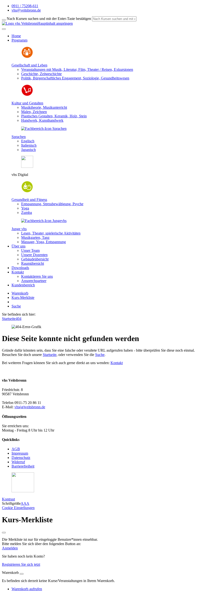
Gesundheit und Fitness (29, 200)
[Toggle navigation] (4, 29)
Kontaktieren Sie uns (37, 276)
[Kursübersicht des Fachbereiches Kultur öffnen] (27, 95)
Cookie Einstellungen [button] (18, 508)
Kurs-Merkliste (23, 297)
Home (16, 36)
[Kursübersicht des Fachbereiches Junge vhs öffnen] (44, 221)
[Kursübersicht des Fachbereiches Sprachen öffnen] (44, 128)
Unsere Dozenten (34, 255)
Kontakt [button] (18, 272)
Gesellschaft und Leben (29, 65)
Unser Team (30, 250)
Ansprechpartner (33, 281)
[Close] (22, 574)
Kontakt (117, 363)
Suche (16, 306)
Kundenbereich (23, 285)
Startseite (9, 319)
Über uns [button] (18, 246)
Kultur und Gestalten (27, 103)
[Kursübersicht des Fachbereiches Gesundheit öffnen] (27, 191)
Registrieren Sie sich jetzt (21, 564)
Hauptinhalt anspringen (55, 23)
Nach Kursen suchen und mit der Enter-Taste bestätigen (49, 19)
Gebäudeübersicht (35, 259)
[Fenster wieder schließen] (4, 532)
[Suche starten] (4, 20)
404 (18, 319)
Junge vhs (19, 229)
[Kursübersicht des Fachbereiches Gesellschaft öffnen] (27, 57)
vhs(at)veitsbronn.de (29, 407)
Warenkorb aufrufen (27, 589)
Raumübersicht (32, 263)
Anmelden (10, 548)
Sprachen (19, 137)
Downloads (20, 268)
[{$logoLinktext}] (19, 23)
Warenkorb (20, 293)
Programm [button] (19, 40)
